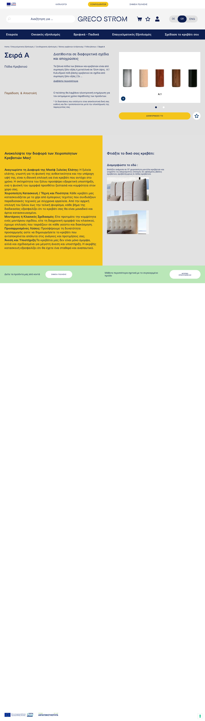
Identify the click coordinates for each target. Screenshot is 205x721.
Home (6, 47)
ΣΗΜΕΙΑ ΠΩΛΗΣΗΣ (138, 4)
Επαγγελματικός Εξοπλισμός (131, 34)
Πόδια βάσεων (91, 47)
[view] (123, 98)
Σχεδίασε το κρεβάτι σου (182, 34)
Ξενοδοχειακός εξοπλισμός (46, 47)
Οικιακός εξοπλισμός (45, 34)
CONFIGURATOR (98, 4)
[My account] (147, 19)
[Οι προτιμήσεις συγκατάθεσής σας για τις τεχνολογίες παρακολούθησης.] (200, 716)
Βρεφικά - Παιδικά (86, 34)
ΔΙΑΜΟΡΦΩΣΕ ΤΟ (154, 116)
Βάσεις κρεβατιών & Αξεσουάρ (71, 47)
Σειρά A (101, 47)
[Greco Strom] (102, 18)
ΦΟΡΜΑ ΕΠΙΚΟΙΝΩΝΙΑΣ (185, 274)
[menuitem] (192, 19)
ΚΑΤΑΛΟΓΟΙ (61, 4)
